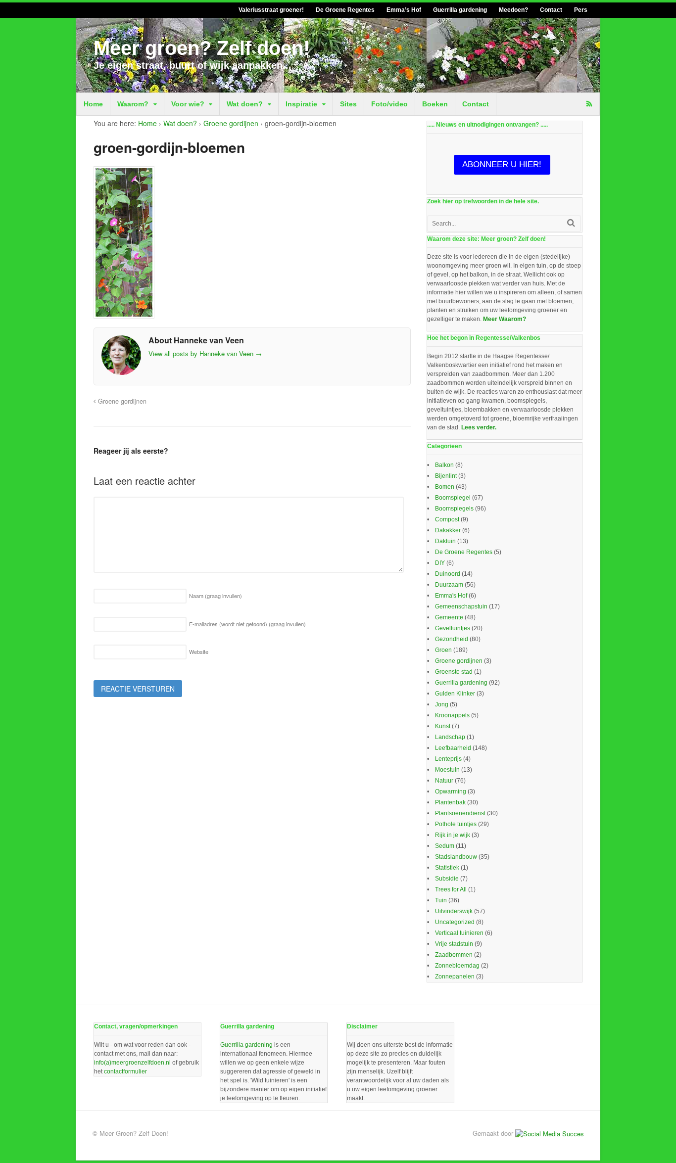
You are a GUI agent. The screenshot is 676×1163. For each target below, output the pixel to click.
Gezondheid (451, 639)
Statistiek (447, 867)
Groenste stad (454, 671)
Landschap (450, 737)
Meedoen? (513, 9)
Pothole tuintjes (456, 824)
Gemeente (449, 617)
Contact (551, 9)
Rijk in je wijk (452, 835)
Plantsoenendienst (460, 813)
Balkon (444, 465)
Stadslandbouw (456, 856)
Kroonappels (452, 715)
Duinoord (447, 573)
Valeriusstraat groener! (271, 9)
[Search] (571, 223)
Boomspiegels (454, 508)
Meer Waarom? (504, 319)
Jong (441, 704)
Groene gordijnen (230, 123)
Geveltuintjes (452, 628)
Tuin (441, 900)
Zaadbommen (454, 954)
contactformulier (125, 1071)
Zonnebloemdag (457, 965)
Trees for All (451, 889)
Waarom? (132, 104)
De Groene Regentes (345, 9)
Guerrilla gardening (460, 9)
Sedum (444, 845)
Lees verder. (478, 427)
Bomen (444, 486)
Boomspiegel (453, 497)
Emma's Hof (451, 595)
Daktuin (445, 541)
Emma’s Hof (403, 9)
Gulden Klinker (455, 693)
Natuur (444, 780)
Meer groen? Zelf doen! (202, 48)
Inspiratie (301, 104)
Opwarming (450, 791)
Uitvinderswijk (454, 911)
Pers (580, 9)
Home (93, 104)
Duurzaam (449, 584)
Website (198, 651)
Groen (443, 650)
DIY (440, 562)
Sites (348, 104)
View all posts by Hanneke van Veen (205, 353)
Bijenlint (446, 475)
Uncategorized (455, 922)
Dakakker (448, 530)
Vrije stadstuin (454, 943)
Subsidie (447, 878)
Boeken (435, 104)
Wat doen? (245, 104)
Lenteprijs (448, 758)
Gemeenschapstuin (461, 606)
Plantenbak (450, 802)
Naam (215, 596)
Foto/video (389, 104)
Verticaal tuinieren (459, 933)
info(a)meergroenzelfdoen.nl (132, 1062)
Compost (447, 519)
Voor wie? (187, 104)
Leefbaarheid (453, 747)
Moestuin (447, 769)
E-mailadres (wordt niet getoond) (247, 624)
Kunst (442, 726)
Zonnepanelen (455, 976)
